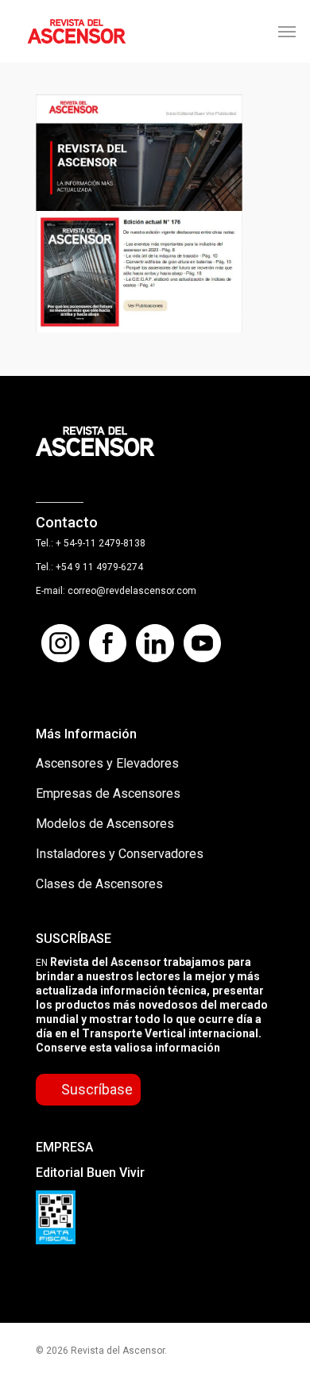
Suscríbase (97, 1089)
